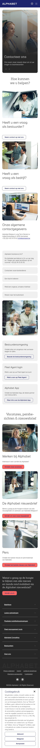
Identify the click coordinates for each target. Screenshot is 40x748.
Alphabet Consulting (11, 637)
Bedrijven (7, 605)
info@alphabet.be (24, 238)
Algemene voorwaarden (14, 674)
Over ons (7, 654)
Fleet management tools (13, 629)
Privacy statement (8, 671)
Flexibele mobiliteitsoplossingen (16, 621)
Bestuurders (8, 646)
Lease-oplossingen (11, 613)
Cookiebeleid (29, 674)
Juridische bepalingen (30, 671)
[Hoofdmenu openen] (36, 3)
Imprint (19, 671)
